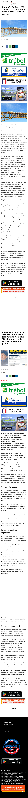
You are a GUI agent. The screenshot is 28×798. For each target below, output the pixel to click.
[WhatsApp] (10, 46)
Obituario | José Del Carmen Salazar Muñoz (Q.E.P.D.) (13, 784)
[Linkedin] (16, 46)
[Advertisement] (14, 316)
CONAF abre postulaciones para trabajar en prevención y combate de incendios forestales (14, 777)
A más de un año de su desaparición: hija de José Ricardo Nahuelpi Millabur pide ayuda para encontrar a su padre (15, 773)
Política (14, 36)
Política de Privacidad (6, 734)
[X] (13, 46)
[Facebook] (7, 46)
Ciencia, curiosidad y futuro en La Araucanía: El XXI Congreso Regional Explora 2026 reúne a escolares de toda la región (15, 780)
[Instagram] (5, 731)
